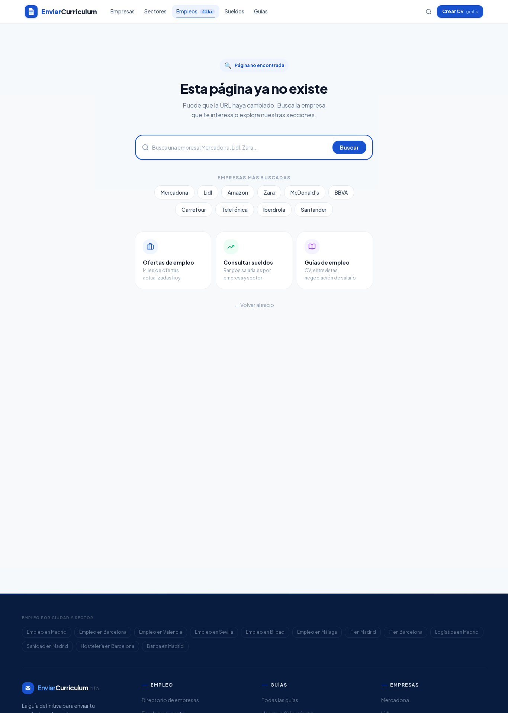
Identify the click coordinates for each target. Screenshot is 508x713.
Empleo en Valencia (160, 632)
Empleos (194, 11)
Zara (269, 192)
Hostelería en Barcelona (107, 646)
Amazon (238, 192)
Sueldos (234, 11)
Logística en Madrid (457, 632)
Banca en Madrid (165, 646)
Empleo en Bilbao (265, 632)
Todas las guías (279, 700)
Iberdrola (274, 209)
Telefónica (235, 209)
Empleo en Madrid (47, 632)
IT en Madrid (363, 632)
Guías (261, 11)
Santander (314, 209)
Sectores (155, 11)
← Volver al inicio (254, 304)
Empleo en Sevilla (214, 632)
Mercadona (174, 192)
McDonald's (304, 192)
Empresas (122, 11)
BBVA (341, 192)
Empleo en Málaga (317, 632)
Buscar (349, 147)
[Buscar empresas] (428, 12)
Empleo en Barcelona (102, 632)
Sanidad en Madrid (47, 646)
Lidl (208, 192)
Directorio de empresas (170, 700)
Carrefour (193, 209)
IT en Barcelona (405, 632)
